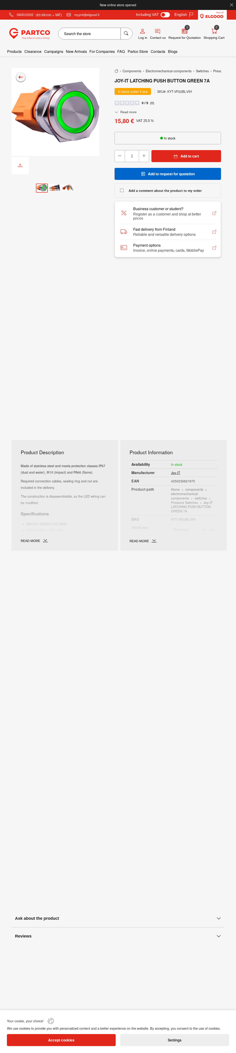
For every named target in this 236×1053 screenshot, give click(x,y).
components (194, 489)
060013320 (25, 15)
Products (14, 51)
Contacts (158, 51)
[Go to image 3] (68, 188)
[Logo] (29, 33)
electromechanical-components (185, 495)
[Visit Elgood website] (212, 15)
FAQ (121, 51)
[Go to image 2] (55, 188)
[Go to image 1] (42, 188)
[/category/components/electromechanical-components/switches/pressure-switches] (20, 77)
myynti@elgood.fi (86, 15)
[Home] (116, 71)
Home (175, 489)
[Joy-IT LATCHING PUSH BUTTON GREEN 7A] (55, 112)
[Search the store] (126, 33)
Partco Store (138, 51)
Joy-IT (175, 472)
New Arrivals (76, 51)
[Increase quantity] (144, 156)
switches (201, 498)
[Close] (231, 4)
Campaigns (53, 51)
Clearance (32, 51)
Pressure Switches (184, 502)
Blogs (172, 51)
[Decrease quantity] (120, 156)
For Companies (102, 51)
